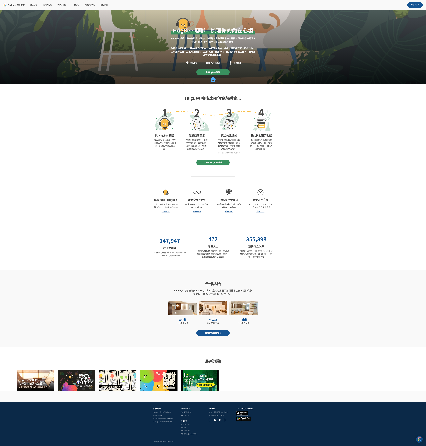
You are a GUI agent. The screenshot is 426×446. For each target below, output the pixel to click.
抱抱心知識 (61, 5)
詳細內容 (166, 211)
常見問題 (183, 427)
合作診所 (75, 5)
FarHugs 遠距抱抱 (16, 5)
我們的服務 (47, 5)
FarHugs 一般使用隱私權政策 (162, 412)
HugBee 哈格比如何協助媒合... (213, 98)
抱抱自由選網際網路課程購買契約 (163, 418)
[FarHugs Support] (419, 439)
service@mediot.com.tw (216, 415)
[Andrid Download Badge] (243, 419)
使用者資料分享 (185, 430)
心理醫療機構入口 (186, 412)
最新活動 (33, 5)
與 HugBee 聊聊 (213, 72)
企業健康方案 (89, 5)
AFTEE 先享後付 (185, 424)
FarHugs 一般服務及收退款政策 (162, 421)
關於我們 (104, 5)
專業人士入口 (185, 415)
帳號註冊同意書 (157, 415)
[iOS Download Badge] (242, 413)
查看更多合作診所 (213, 333)
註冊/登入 (415, 5)
